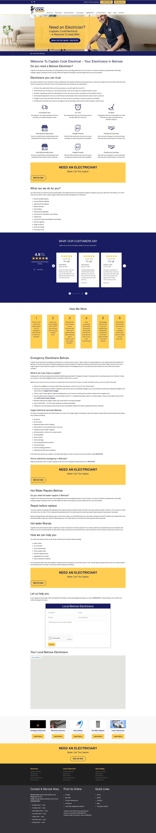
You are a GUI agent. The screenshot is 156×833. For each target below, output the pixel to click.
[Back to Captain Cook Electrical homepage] (37, 10)
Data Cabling (78, 730)
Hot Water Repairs (98, 730)
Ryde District (34, 780)
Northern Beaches (36, 778)
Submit (51, 644)
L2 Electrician (100, 13)
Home (99, 795)
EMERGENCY (90, 13)
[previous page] (53, 265)
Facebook (68, 803)
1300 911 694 (38, 177)
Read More (84, 282)
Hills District (34, 774)
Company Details (102, 806)
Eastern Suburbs (35, 771)
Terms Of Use (46, 827)
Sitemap (68, 827)
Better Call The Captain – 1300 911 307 (64, 40)
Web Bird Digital (75, 830)
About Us (49, 13)
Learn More (38, 736)
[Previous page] (70, 293)
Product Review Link (71, 800)
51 (82, 293)
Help (109, 13)
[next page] (124, 265)
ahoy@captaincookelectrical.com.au (46, 799)
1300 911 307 (99, 454)
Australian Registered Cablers (74, 806)
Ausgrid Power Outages (51, 391)
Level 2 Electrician (118, 730)
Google (67, 795)
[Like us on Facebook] (32, 2)
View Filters (40, 269)
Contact (121, 13)
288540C (89, 815)
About (99, 798)
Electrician (34, 769)
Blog (115, 13)
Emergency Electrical (38, 730)
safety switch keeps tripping (46, 398)
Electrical (58, 13)
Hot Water (79, 13)
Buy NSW (68, 798)
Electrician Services (58, 730)
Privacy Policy (35, 827)
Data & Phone (68, 13)
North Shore (34, 776)
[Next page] (86, 293)
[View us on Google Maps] (34, 2)
